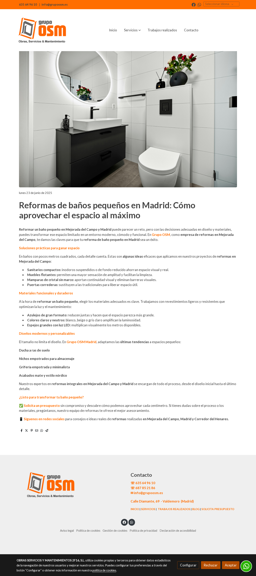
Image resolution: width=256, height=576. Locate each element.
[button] (132, 30)
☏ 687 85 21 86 (143, 488)
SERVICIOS (148, 509)
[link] (42, 30)
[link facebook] (194, 4)
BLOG (195, 509)
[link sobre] (71, 485)
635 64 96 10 (28, 4)
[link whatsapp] (199, 4)
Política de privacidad (143, 530)
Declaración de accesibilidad (178, 530)
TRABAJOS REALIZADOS (174, 509)
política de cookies (104, 570)
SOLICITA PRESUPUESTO (217, 509)
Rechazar (211, 565)
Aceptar (231, 565)
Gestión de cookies (115, 530)
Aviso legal (67, 530)
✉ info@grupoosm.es (147, 493)
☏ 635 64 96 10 (143, 483)
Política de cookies (88, 530)
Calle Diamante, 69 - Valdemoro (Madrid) (162, 501)
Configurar (188, 565)
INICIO (135, 509)
